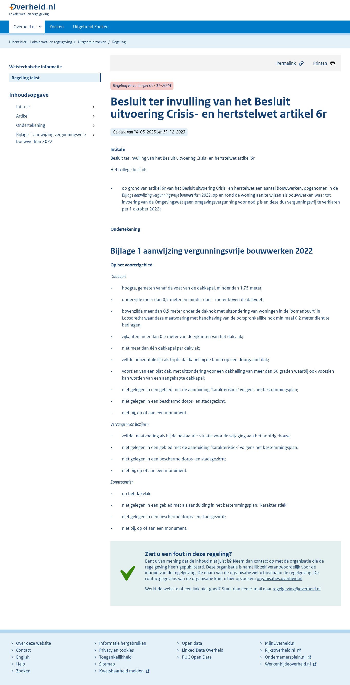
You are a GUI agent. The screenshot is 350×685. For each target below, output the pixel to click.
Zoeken (56, 27)
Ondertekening (30, 125)
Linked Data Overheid (202, 650)
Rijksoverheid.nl (280, 650)
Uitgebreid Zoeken (91, 27)
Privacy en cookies (116, 650)
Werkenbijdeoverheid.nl (288, 664)
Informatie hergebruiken (122, 643)
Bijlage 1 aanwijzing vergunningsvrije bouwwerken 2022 (51, 138)
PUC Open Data (197, 657)
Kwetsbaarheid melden (121, 671)
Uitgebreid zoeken (92, 42)
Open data (192, 643)
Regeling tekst (25, 78)
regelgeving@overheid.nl (297, 589)
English (23, 657)
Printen (320, 63)
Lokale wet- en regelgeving (51, 42)
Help (20, 664)
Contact (23, 650)
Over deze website (33, 643)
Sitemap (107, 664)
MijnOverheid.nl (280, 643)
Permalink (286, 63)
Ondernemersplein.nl (285, 657)
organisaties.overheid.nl (279, 578)
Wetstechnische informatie (35, 67)
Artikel (22, 116)
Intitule (23, 107)
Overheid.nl (25, 28)
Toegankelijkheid (115, 657)
